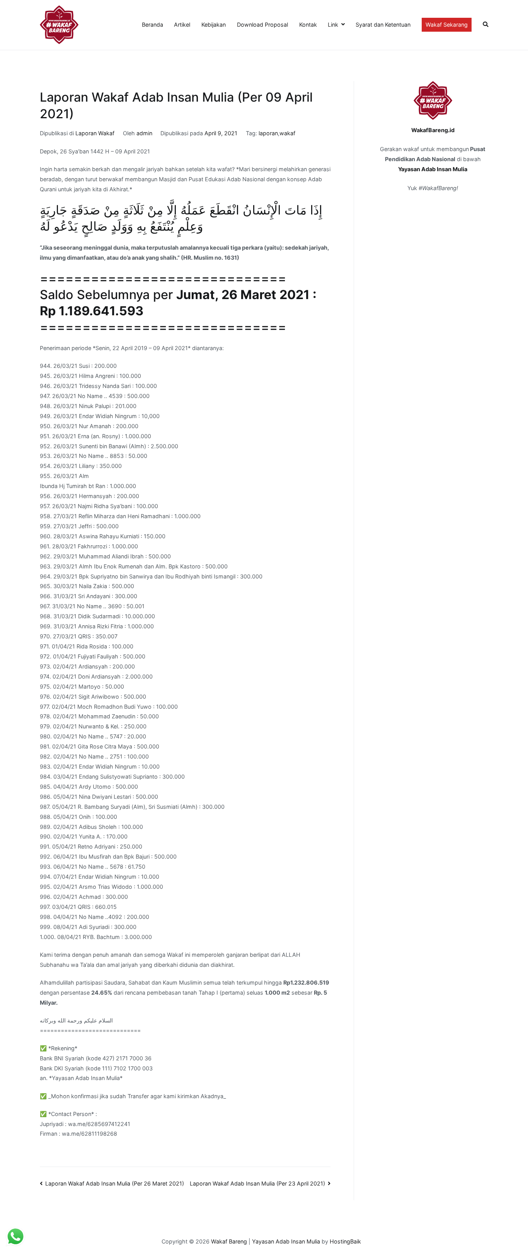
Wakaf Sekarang (447, 24)
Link (333, 24)
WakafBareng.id (433, 130)
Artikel (182, 24)
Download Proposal (262, 24)
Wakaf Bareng (229, 1241)
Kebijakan (213, 24)
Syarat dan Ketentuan (383, 24)
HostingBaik (345, 1241)
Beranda (152, 24)
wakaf (287, 133)
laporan (268, 133)
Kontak (308, 24)
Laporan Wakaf (94, 133)
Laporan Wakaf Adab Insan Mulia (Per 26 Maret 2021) (114, 1183)
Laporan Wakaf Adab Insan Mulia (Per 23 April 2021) (257, 1183)
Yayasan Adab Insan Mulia (432, 169)
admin (144, 133)
